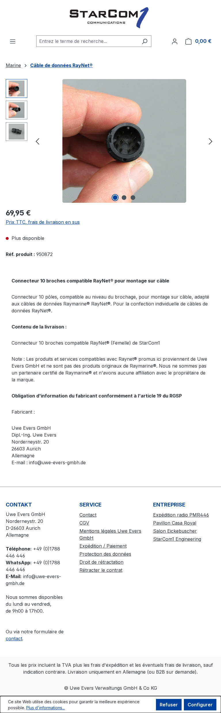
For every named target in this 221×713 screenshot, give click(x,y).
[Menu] (13, 41)
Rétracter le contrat (100, 570)
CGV (84, 523)
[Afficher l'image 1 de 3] (115, 197)
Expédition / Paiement (103, 546)
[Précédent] (37, 141)
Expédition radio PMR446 (181, 515)
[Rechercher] (144, 41)
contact (14, 638)
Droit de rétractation (101, 562)
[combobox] (87, 41)
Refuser (169, 705)
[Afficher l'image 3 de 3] (133, 197)
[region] (110, 141)
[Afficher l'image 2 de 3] (124, 197)
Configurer (200, 705)
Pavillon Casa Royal (174, 523)
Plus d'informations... (45, 707)
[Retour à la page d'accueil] (110, 17)
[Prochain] (210, 141)
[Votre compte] (175, 41)
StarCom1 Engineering (177, 539)
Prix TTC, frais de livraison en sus (43, 222)
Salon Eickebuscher (175, 531)
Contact (87, 515)
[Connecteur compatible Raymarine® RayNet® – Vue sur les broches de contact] (124, 141)
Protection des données (105, 554)
